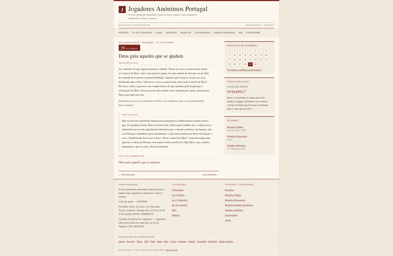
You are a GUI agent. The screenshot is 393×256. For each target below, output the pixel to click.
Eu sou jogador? (142, 33)
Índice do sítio (171, 250)
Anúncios (185, 33)
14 (256, 55)
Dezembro (212, 241)
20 (245, 60)
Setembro (182, 241)
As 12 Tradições (179, 199)
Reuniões (171, 33)
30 (256, 64)
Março (139, 241)
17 (229, 60)
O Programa (253, 33)
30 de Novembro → (210, 175)
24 (266, 60)
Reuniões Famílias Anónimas (239, 204)
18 (235, 60)
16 (266, 55)
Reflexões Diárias (129, 42)
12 (245, 55)
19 (240, 60)
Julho (166, 241)
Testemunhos (203, 33)
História (124, 33)
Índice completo (226, 241)
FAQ (241, 33)
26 (235, 64)
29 (250, 64)
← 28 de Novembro (127, 175)
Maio (153, 241)
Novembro (148, 42)
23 (261, 60)
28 (245, 64)
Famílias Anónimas (224, 33)
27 (240, 64)
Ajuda (159, 33)
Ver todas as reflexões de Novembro (244, 69)
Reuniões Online (235, 126)
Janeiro (122, 241)
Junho (159, 241)
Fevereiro (131, 241)
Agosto (173, 241)
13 (250, 55)
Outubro (192, 241)
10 (235, 55)
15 (261, 55)
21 (250, 60)
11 (240, 55)
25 (229, 64)
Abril (146, 241)
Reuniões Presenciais (237, 136)
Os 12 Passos (178, 194)
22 (256, 60)
